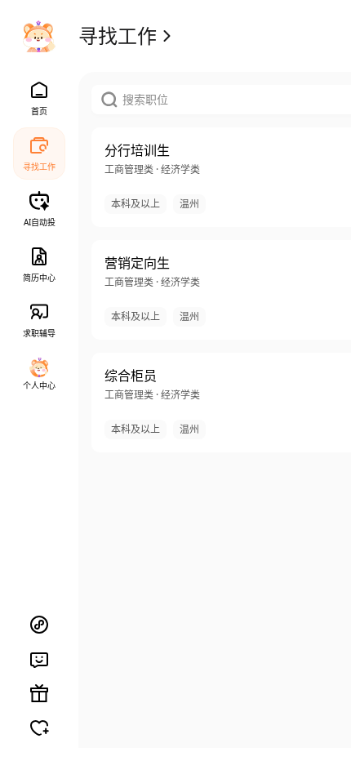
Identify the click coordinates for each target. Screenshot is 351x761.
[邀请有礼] (39, 693)
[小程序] (39, 624)
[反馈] (39, 659)
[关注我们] (39, 727)
